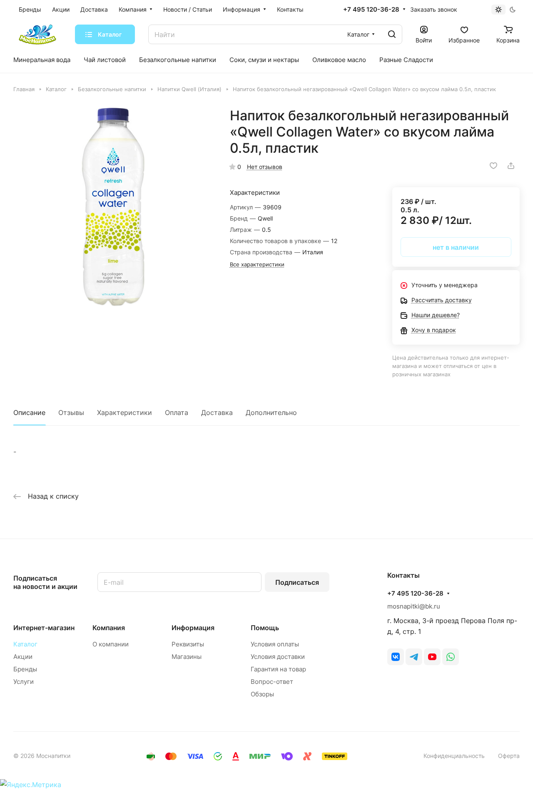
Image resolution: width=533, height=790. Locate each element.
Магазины (187, 657)
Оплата (176, 412)
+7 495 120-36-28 (371, 9)
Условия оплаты (275, 644)
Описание (29, 412)
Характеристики (124, 412)
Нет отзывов (264, 166)
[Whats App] (450, 656)
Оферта (509, 755)
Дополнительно (271, 412)
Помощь (265, 628)
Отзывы (71, 412)
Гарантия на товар (278, 669)
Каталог (25, 644)
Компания (108, 628)
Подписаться (297, 582)
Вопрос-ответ (272, 682)
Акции (22, 657)
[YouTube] (432, 656)
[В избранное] (493, 165)
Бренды (25, 669)
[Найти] (391, 34)
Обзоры (262, 694)
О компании (110, 644)
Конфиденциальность (454, 755)
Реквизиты (188, 644)
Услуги (23, 682)
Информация (193, 628)
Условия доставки (278, 657)
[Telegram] (414, 656)
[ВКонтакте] (395, 656)
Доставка (217, 412)
